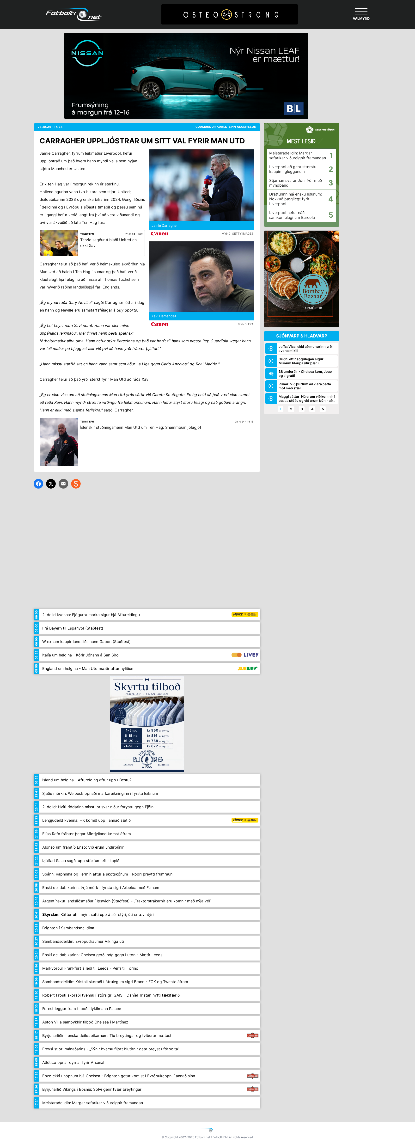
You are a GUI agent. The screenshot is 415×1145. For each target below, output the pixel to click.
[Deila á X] (51, 484)
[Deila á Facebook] (38, 484)
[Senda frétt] (63, 484)
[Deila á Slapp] (76, 484)
